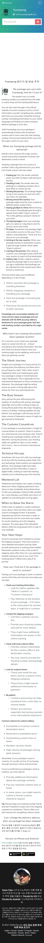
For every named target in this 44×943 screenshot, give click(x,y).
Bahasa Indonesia (18, 935)
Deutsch (36, 931)
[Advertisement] (22, 55)
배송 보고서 (24, 927)
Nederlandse (12, 933)
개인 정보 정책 (30, 925)
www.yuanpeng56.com (26, 14)
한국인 (27, 933)
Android (16, 843)
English (7, 931)
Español (20, 931)
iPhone (5, 843)
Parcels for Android (11, 899)
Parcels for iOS (30, 896)
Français (14, 931)
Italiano (33, 933)
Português (28, 931)
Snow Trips (7, 890)
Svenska (21, 933)
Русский (28, 935)
